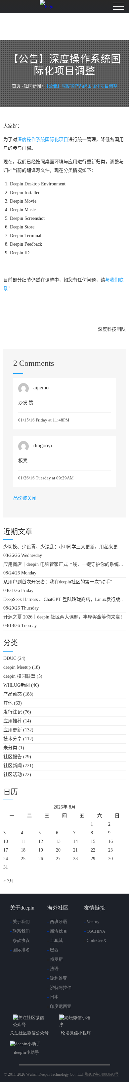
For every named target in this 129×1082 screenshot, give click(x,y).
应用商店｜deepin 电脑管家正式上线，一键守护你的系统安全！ (64, 564)
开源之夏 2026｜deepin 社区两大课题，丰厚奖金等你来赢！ (64, 617)
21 (75, 850)
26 (40, 858)
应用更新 (12, 729)
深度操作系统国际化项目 (42, 139)
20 (58, 850)
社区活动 (12, 774)
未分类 (10, 747)
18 (23, 850)
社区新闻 (12, 765)
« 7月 (8, 880)
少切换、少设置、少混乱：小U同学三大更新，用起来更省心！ (64, 546)
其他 (8, 703)
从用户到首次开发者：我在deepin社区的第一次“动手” (57, 581)
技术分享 (12, 738)
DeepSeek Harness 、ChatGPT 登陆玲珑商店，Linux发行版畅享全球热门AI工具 (64, 599)
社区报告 (12, 756)
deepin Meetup (17, 667)
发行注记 (12, 712)
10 (5, 841)
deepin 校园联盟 (19, 676)
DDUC (9, 658)
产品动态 (12, 694)
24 (5, 858)
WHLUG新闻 (16, 685)
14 (75, 841)
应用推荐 (12, 720)
